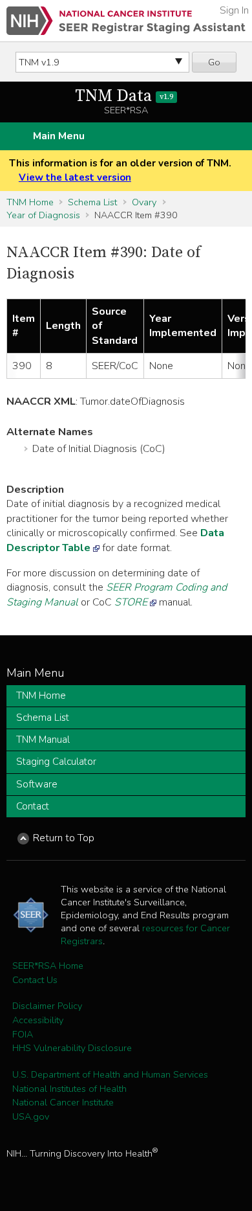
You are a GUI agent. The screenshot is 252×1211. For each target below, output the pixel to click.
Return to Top (63, 838)
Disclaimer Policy (47, 1005)
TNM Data (124, 96)
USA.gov (30, 1116)
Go (214, 62)
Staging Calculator (56, 761)
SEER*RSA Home (47, 965)
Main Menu (59, 136)
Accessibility (37, 1019)
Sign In (234, 10)
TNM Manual (43, 739)
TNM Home (30, 202)
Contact (32, 806)
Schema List (92, 202)
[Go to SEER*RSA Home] (126, 20)
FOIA (22, 1034)
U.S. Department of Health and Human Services (110, 1074)
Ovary (144, 202)
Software (37, 784)
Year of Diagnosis (43, 215)
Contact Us (35, 979)
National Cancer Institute (63, 1102)
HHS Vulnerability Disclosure (72, 1047)
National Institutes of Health (69, 1088)
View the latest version (75, 177)
